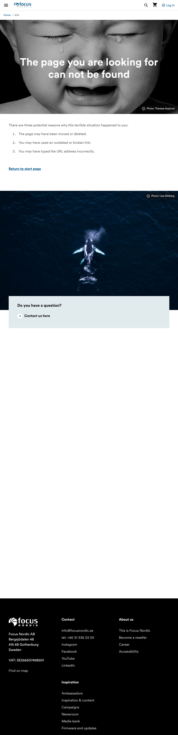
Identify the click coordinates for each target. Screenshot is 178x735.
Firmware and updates (78, 728)
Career (124, 644)
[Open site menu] (8, 5)
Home (7, 15)
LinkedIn (68, 665)
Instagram (69, 644)
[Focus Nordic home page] (22, 5)
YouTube (67, 658)
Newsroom (70, 714)
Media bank (70, 721)
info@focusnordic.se (77, 630)
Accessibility (129, 651)
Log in (170, 5)
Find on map (18, 671)
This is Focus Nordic (134, 630)
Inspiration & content (77, 700)
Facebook (69, 651)
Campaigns (70, 707)
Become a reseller (133, 637)
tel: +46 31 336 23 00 (77, 637)
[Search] (146, 5)
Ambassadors (72, 693)
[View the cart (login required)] (154, 5)
